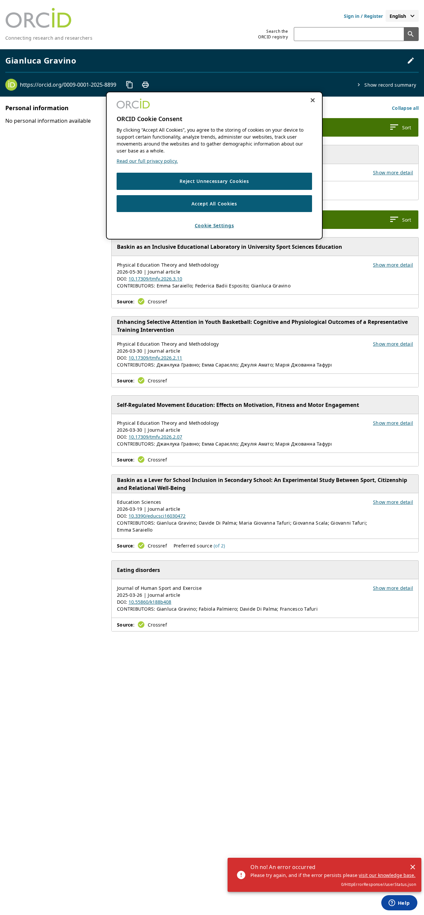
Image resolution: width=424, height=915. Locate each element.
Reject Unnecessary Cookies (214, 181)
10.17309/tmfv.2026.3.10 (155, 279)
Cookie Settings (214, 225)
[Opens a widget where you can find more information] (399, 903)
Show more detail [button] (393, 172)
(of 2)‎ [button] (219, 546)
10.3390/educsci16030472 (157, 516)
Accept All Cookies (214, 203)
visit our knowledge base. (387, 875)
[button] (405, 108)
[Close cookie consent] (312, 100)
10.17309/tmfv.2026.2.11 (155, 358)
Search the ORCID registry (273, 34)
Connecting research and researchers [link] (48, 38)
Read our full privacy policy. (147, 161)
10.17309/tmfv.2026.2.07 (155, 437)
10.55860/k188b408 (150, 602)
